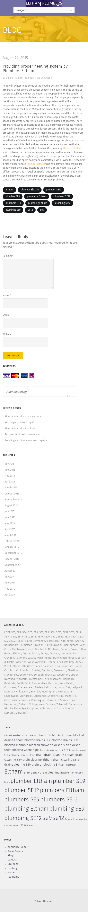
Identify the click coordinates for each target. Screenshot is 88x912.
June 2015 (10, 517)
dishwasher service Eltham (22, 755)
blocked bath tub (39, 735)
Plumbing (13, 877)
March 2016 (11, 488)
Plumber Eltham (36, 164)
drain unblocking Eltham (48, 764)
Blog (10, 855)
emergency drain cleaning (42, 772)
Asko (24, 736)
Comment (8, 256)
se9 (42, 210)
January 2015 (12, 547)
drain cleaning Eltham (59, 754)
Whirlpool (29, 825)
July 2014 (9, 577)
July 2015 (9, 511)
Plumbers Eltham (72, 148)
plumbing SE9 (13, 210)
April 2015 (10, 529)
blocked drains (62, 735)
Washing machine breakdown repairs (26, 440)
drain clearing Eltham (37, 759)
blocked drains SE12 (65, 740)
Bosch (42, 750)
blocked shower (40, 745)
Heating (12, 868)
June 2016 (10, 470)
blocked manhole (16, 745)
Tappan (68, 819)
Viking (75, 819)
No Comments (45, 78)
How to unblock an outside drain (23, 416)
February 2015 (12, 541)
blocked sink (60, 745)
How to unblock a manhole (20, 428)
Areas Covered (16, 851)
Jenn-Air (74, 773)
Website (7, 334)
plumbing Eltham (37, 203)
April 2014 (10, 595)
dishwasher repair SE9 (57, 750)
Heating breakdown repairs (20, 423)
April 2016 (10, 482)
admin (9, 78)
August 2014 (11, 571)
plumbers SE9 (13, 203)
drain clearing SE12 (66, 759)
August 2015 (11, 505)
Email (6, 315)
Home (11, 872)
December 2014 (13, 553)
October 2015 (12, 494)
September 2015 (14, 500)
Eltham (9, 190)
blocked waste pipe (25, 750)
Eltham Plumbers (25, 78)
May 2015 (10, 523)
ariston (17, 735)
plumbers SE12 (62, 196)
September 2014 (14, 565)
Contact (12, 859)
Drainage (13, 864)
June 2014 (10, 583)
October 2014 (12, 559)
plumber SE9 (13, 196)
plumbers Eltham (36, 196)
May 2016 (10, 476)
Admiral (8, 736)
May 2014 (10, 589)
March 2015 (11, 535)
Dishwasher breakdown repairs (23, 434)
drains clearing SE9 (17, 764)
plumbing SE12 (62, 203)
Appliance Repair (18, 847)
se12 (30, 210)
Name (7, 295)
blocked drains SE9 (37, 740)
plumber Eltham (30, 190)
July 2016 (9, 464)
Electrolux (71, 765)
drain (39, 754)
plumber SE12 (53, 190)
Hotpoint (64, 773)
